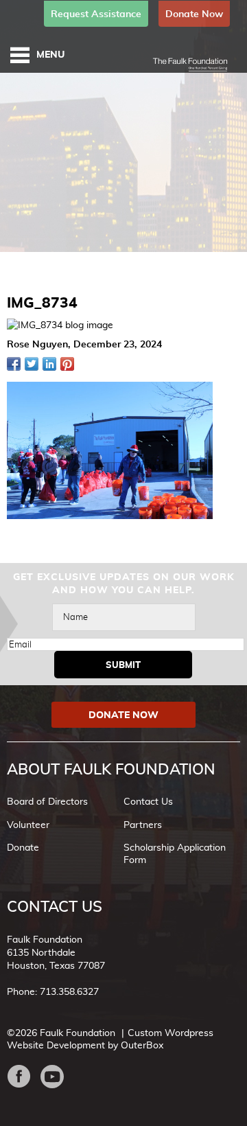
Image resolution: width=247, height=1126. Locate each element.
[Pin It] (67, 364)
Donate (23, 847)
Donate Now (194, 14)
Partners (143, 824)
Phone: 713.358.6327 (53, 991)
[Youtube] (57, 1076)
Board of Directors (47, 801)
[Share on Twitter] (31, 364)
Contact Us (148, 801)
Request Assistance (96, 14)
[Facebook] (23, 1076)
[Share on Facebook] (14, 364)
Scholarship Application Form (175, 853)
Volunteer (28, 824)
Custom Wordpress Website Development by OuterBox (110, 1038)
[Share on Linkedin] (49, 364)
